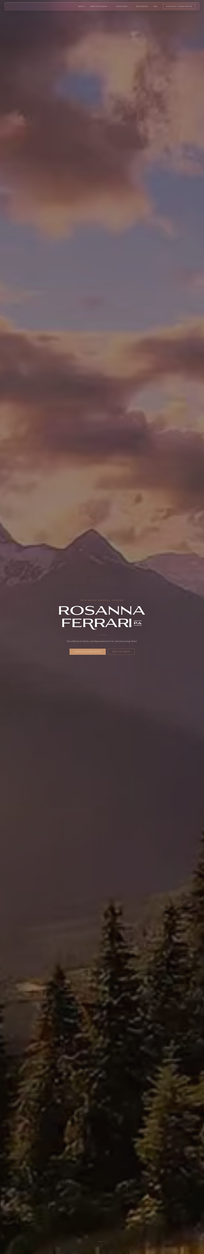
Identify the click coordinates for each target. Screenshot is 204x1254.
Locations (121, 6)
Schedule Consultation (179, 6)
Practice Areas (98, 6)
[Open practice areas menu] (109, 6)
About (81, 6)
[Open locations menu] (129, 6)
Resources (142, 6)
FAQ (155, 6)
